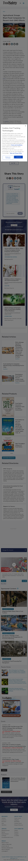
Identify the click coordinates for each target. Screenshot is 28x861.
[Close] (25, 125)
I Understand (18, 156)
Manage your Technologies (7, 157)
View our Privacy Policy (16, 153)
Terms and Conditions (16, 145)
